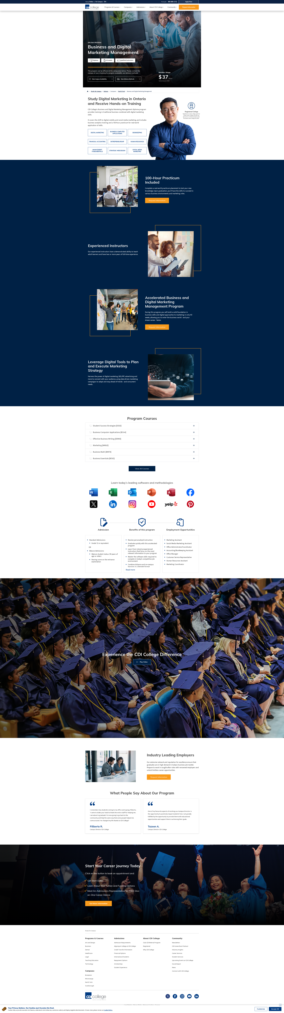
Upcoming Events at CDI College (182, 960)
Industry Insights (177, 950)
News (174, 967)
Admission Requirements (122, 943)
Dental (87, 950)
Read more (130, 570)
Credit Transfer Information (123, 950)
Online (91, 2)
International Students (121, 957)
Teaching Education (91, 960)
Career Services (177, 953)
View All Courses (142, 469)
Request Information (188, 7)
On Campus (99, 2)
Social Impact (176, 964)
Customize (261, 1009)
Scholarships (118, 964)
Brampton (88, 975)
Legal (87, 957)
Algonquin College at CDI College (125, 946)
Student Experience (120, 967)
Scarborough (89, 986)
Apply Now (188, 2)
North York (121, 91)
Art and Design (90, 943)
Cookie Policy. (108, 1010)
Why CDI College (148, 950)
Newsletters (176, 943)
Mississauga (89, 979)
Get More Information (98, 903)
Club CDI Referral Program (151, 943)
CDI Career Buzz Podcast (180, 946)
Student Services (177, 957)
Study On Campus (96, 91)
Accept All (275, 1009)
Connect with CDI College (180, 971)
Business (88, 946)
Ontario (106, 91)
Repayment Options (120, 960)
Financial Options (120, 953)
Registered (146, 946)
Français (163, 2)
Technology (89, 964)
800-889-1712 (172, 2)
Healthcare (88, 953)
